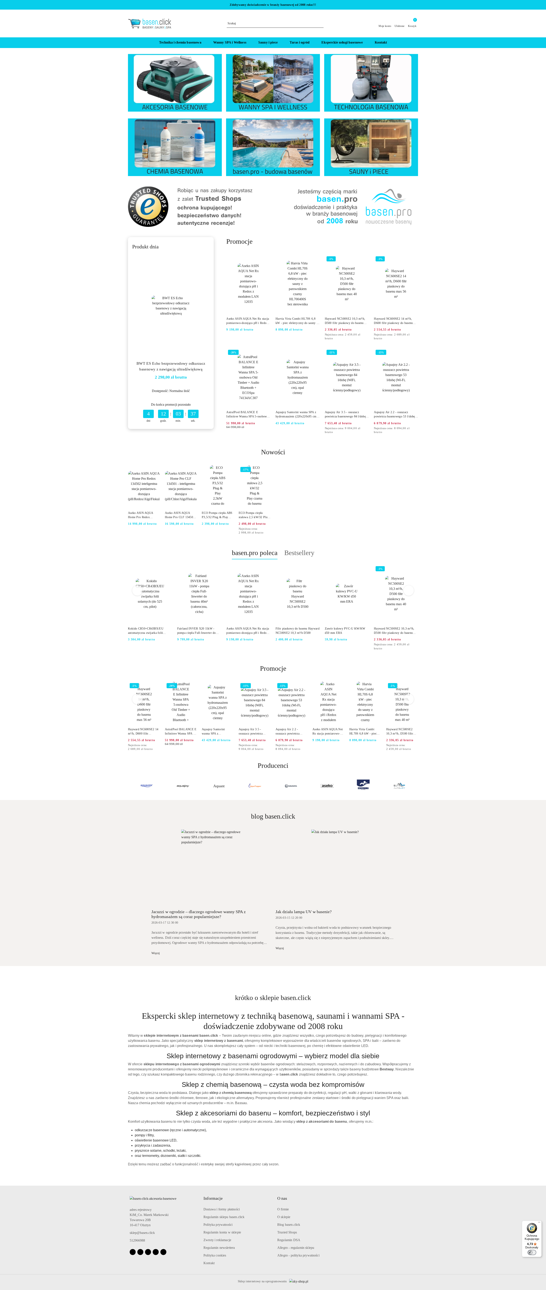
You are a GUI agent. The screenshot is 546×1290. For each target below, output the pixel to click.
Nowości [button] (273, 452)
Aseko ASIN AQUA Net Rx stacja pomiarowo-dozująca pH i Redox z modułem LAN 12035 (248, 321)
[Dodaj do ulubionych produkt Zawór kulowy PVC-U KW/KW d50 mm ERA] (364, 569)
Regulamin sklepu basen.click (223, 1217)
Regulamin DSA (288, 1240)
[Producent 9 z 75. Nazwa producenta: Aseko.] (255, 786)
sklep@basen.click (142, 1233)
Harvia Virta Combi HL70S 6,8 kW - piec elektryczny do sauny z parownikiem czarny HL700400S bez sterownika (297, 321)
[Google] (156, 1252)
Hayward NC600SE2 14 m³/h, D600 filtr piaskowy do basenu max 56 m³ (393, 321)
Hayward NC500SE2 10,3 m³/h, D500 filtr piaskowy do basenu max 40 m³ (345, 321)
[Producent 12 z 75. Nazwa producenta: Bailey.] (363, 786)
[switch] (532, 1252)
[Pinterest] (163, 1252)
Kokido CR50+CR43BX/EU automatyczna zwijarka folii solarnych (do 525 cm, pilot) (146, 631)
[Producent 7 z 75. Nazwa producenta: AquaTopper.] (183, 786)
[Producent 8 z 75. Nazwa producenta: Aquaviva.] (219, 786)
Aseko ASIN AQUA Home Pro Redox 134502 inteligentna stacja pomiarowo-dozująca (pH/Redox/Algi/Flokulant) (144, 515)
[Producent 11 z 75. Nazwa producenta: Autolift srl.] (327, 786)
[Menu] (539, 1223)
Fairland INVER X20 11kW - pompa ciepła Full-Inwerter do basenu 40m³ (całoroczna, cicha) (197, 631)
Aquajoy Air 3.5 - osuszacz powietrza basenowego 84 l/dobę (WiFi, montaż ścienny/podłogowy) (345, 415)
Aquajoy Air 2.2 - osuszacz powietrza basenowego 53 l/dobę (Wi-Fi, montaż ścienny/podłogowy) (394, 415)
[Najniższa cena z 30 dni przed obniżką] (367, 335)
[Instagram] (140, 1252)
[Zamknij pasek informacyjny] (416, 5)
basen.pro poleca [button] (254, 553)
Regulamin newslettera (219, 1247)
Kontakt (209, 1263)
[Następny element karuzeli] (416, 786)
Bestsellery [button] (299, 553)
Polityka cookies (214, 1255)
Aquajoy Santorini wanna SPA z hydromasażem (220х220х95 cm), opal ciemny (297, 415)
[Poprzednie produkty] (137, 590)
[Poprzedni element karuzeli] (129, 786)
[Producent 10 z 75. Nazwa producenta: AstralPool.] (291, 786)
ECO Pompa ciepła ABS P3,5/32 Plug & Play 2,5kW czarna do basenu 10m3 (217, 515)
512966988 (137, 1240)
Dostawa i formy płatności (221, 1209)
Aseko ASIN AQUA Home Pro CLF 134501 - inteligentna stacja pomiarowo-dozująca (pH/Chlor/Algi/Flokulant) (181, 515)
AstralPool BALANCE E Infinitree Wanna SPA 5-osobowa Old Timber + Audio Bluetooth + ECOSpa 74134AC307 (247, 415)
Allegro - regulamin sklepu (295, 1247)
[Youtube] (148, 1252)
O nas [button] (282, 1198)
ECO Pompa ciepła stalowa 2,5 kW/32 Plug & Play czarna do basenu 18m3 (254, 515)
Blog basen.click (288, 1224)
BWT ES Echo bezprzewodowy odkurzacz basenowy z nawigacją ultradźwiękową (170, 366)
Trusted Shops (287, 1232)
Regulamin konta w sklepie (222, 1232)
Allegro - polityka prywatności (298, 1255)
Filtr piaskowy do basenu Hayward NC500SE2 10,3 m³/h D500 (297, 630)
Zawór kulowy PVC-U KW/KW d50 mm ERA (345, 630)
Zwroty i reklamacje (217, 1240)
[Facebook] (133, 1252)
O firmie (283, 1209)
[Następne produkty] (408, 590)
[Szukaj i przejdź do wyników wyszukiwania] (321, 23)
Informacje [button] (213, 1198)
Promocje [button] (273, 668)
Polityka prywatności (217, 1224)
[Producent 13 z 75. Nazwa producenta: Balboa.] (399, 786)
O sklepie (283, 1217)
